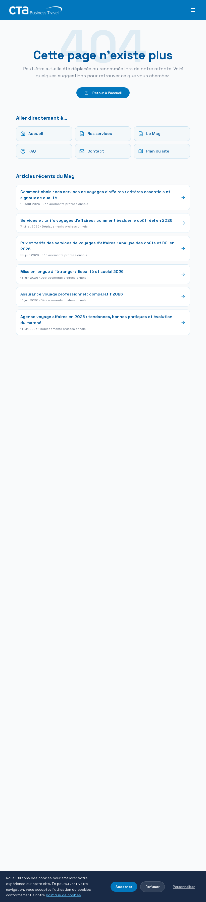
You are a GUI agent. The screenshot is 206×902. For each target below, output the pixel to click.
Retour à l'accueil (107, 93)
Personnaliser (184, 886)
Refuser (152, 886)
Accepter (124, 886)
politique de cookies (63, 895)
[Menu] (193, 10)
